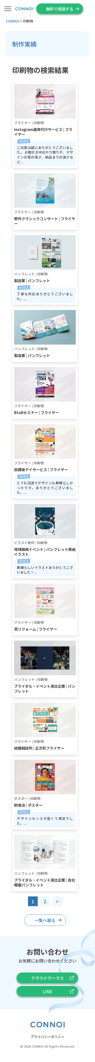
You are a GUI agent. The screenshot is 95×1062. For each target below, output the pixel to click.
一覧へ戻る (45, 920)
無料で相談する (59, 9)
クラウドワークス (47, 978)
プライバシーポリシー (47, 1036)
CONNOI (37, 1046)
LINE (47, 991)
